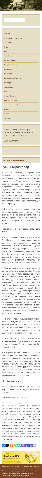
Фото (5, 51)
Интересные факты (11, 65)
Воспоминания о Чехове (13, 105)
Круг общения (9, 56)
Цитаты (6, 91)
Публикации (8, 74)
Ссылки (6, 114)
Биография (8, 42)
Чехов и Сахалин (10, 96)
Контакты (7, 118)
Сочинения (8, 69)
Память (6, 109)
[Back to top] (37, 473)
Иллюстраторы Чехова (12, 78)
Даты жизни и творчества (13, 38)
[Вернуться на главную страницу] (21, 5)
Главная (7, 34)
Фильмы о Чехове (10, 100)
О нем (6, 47)
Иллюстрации (9, 83)
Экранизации (9, 87)
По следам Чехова (11, 60)
